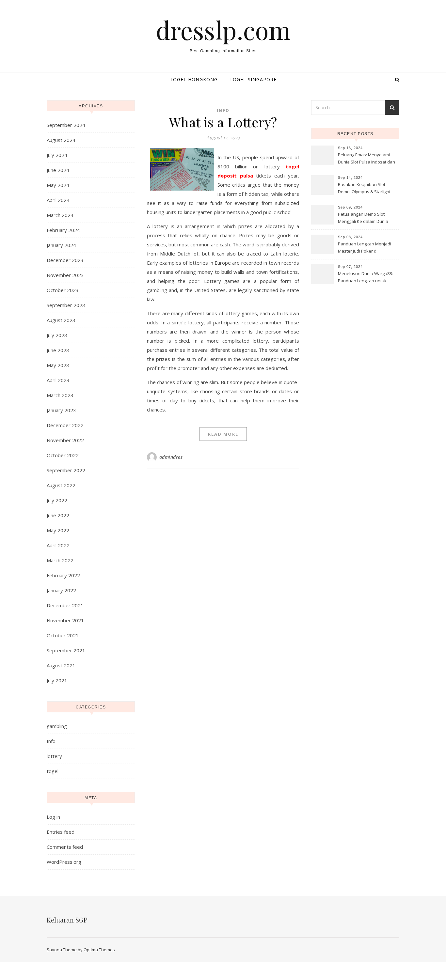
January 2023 (61, 410)
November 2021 (65, 620)
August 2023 (61, 320)
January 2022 (61, 590)
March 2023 (60, 395)
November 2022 (65, 440)
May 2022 (58, 530)
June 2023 (58, 350)
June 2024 (58, 170)
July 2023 (57, 335)
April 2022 (58, 545)
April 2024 (58, 200)
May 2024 (58, 185)
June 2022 (58, 515)
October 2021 (63, 635)
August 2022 (61, 485)
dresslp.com (223, 30)
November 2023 (65, 275)
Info (51, 741)
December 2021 (65, 605)
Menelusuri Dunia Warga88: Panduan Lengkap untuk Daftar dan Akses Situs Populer (365, 278)
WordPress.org (64, 862)
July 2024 (57, 155)
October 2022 (63, 455)
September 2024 (66, 125)
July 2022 (57, 500)
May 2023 (58, 365)
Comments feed (65, 847)
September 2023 (66, 305)
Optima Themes (99, 950)
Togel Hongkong (194, 79)
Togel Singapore (253, 79)
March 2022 (60, 560)
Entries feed (60, 832)
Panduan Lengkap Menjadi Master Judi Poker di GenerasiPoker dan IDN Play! (366, 248)
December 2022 (65, 425)
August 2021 (61, 665)
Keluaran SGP (67, 919)
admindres (171, 457)
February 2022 (63, 575)
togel (52, 771)
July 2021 (57, 680)
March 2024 (60, 215)
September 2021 (66, 650)
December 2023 (65, 260)
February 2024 (63, 230)
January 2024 (61, 245)
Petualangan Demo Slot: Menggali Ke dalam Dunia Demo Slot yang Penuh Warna (367, 218)
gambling (57, 726)
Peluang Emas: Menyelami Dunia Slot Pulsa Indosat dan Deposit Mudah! (366, 159)
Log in (53, 817)
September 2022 (66, 470)
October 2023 (63, 290)
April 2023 (58, 380)
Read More (223, 434)
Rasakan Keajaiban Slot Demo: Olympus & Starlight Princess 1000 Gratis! (364, 188)
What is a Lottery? (223, 122)
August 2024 (61, 140)
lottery (54, 756)
